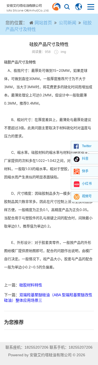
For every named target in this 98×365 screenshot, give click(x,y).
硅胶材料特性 (30, 285)
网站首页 (43, 22)
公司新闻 (67, 22)
